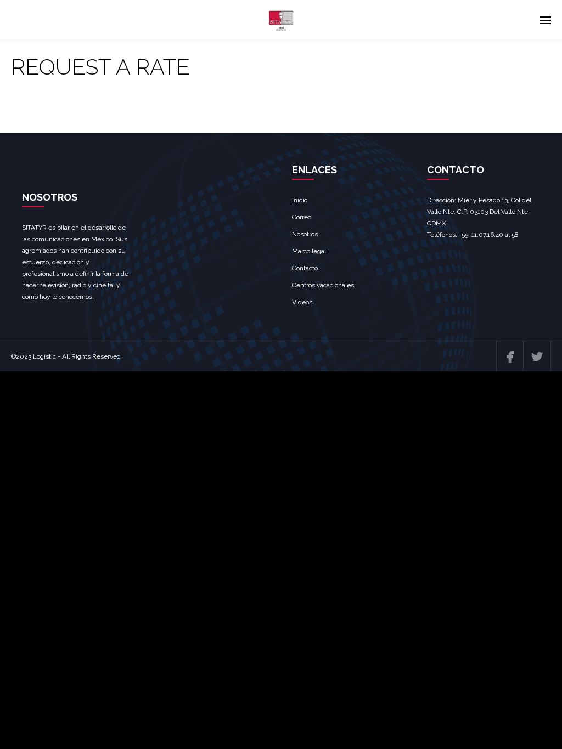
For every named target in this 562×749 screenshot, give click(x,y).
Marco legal (309, 251)
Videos (302, 302)
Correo (301, 217)
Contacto (305, 268)
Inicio (299, 200)
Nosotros (305, 234)
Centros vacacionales (323, 285)
